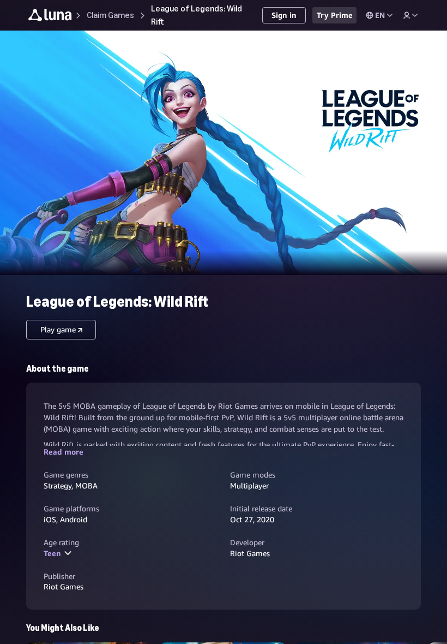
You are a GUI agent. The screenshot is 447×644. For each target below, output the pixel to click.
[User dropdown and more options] (410, 15)
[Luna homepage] (50, 16)
